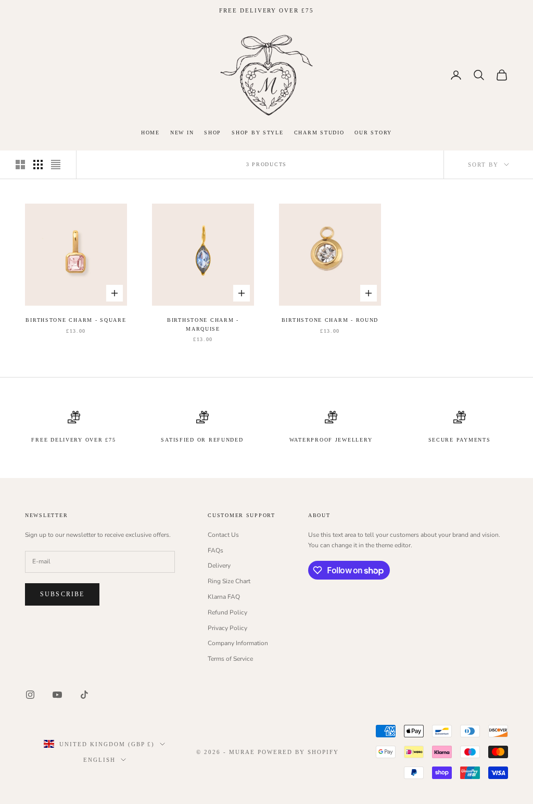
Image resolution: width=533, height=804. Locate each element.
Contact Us (223, 535)
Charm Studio (319, 132)
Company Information (238, 643)
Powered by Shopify (298, 752)
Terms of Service (230, 659)
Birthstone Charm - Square (76, 320)
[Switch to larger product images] (20, 164)
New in (182, 132)
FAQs (215, 550)
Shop (212, 132)
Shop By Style (257, 132)
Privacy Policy (227, 628)
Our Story (373, 132)
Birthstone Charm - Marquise (203, 324)
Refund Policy (227, 612)
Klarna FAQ (224, 597)
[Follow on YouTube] (57, 694)
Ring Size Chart (229, 581)
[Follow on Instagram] (30, 694)
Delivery (219, 565)
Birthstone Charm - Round (330, 320)
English (99, 760)
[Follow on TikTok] (84, 694)
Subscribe (62, 594)
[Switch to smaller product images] (38, 164)
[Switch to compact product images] (55, 164)
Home (150, 132)
